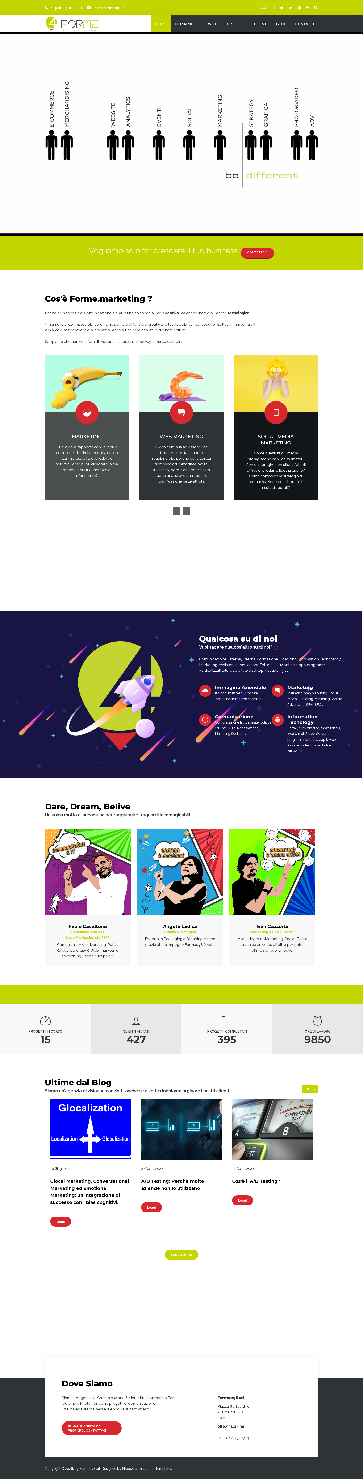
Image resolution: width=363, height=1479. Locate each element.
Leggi (60, 1221)
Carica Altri (181, 1255)
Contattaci (257, 252)
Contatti (304, 24)
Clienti (261, 24)
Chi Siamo (184, 24)
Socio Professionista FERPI (87, 938)
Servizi (209, 24)
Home (161, 24)
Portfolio (234, 24)
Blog (281, 24)
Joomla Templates (157, 1468)
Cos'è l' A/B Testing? (256, 1181)
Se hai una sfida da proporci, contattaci (87, 1428)
